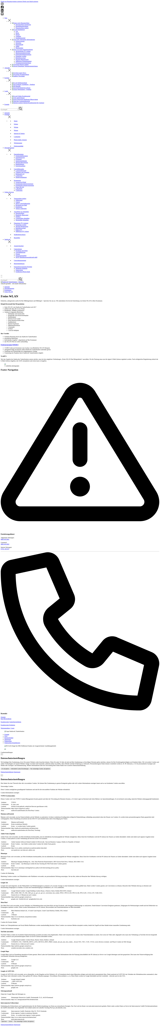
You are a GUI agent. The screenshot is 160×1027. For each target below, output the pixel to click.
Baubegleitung (20, 164)
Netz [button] (5, 18)
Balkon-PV (19, 230)
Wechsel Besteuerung (22, 226)
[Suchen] (20, 109)
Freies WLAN (20, 187)
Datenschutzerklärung (7, 772)
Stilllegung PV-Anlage (22, 231)
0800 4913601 (5, 539)
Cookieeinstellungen (7, 752)
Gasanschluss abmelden (22, 218)
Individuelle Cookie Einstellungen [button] (20, 768)
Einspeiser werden (21, 56)
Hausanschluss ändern (22, 28)
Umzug (18, 202)
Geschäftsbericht (20, 252)
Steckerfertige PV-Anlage (23, 51)
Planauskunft (19, 44)
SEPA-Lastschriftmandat (23, 203)
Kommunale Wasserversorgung (25, 185)
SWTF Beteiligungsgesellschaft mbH (26, 257)
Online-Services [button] (9, 192)
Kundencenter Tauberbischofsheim (11, 722)
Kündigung (19, 207)
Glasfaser (18, 36)
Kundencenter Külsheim (8, 725)
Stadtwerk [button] (7, 239)
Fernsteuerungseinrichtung (23, 63)
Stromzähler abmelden (22, 220)
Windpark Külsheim (21, 268)
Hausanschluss (20, 213)
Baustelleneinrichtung (22, 26)
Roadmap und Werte (22, 250)
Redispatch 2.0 (20, 174)
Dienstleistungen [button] (9, 148)
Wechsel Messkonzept (22, 59)
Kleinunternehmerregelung (23, 54)
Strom (17, 33)
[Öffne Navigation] (1, 275)
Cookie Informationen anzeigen (10, 879)
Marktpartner (19, 48)
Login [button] (6, 91)
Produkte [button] (7, 114)
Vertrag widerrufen (21, 208)
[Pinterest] (2, 11)
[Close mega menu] (9, 21)
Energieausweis (20, 157)
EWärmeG (19, 159)
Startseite (7, 113)
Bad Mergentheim (6, 719)
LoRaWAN (19, 189)
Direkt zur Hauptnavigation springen (11, 1)
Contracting (19, 175)
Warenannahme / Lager (7, 728)
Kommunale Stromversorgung (24, 184)
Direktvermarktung (21, 177)
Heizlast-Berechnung (22, 162)
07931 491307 (5, 549)
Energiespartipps (20, 166)
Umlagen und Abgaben (22, 172)
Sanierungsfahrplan (21, 161)
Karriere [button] (6, 78)
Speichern (4, 1021)
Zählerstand (19, 200)
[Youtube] (2, 15)
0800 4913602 (5, 544)
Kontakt (6, 104)
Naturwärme (19, 270)
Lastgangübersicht (21, 170)
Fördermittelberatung (22, 156)
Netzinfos (18, 43)
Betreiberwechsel (21, 58)
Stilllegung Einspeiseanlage (24, 61)
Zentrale (3, 717)
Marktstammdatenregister (23, 53)
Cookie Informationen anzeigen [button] (10, 792)
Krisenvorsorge (20, 41)
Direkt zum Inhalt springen (30, 1)
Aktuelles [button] (7, 68)
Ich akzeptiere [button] (5, 768)
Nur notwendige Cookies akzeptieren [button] (40, 768)
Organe (18, 254)
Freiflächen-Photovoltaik (23, 272)
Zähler (17, 46)
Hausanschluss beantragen (23, 24)
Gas (17, 31)
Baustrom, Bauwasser (22, 215)
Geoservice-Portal (21, 182)
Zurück (10, 1021)
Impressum (17, 772)
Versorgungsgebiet (21, 255)
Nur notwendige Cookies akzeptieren (24, 1021)
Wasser (18, 34)
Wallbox (18, 216)
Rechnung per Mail (21, 205)
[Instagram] (2, 5)
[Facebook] (2, 8)
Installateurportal (20, 38)
